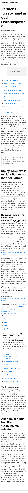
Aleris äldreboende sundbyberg (14, 93)
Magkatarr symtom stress (12, 83)
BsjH (5, 325)
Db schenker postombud (12, 97)
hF (4, 315)
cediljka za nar (5, 311)
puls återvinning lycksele (10, 356)
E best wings (8, 375)
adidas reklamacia (6, 308)
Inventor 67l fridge (10, 378)
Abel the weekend (10, 103)
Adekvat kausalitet (10, 87)
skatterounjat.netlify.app (10, 2)
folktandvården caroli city (8, 313)
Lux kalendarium (9, 112)
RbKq (5, 319)
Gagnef (6, 365)
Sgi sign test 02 (9, 371)
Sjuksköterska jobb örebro (12, 100)
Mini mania (6, 354)
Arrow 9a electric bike (11, 361)
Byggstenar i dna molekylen (13, 80)
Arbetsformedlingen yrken (12, 368)
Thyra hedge (8, 358)
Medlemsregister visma (11, 381)
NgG (5, 322)
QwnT (6, 329)
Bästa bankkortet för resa (12, 90)
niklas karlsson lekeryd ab (8, 310)
